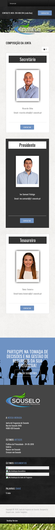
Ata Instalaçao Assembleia (16, 471)
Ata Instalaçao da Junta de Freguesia (20, 474)
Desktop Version (12, 520)
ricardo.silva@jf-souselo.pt (30, 112)
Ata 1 (10, 468)
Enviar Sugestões (27, 373)
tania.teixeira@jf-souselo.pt (30, 293)
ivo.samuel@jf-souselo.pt (30, 198)
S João (8, 493)
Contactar (27, 127)
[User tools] (45, 49)
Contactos (45, 13)
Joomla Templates (21, 512)
